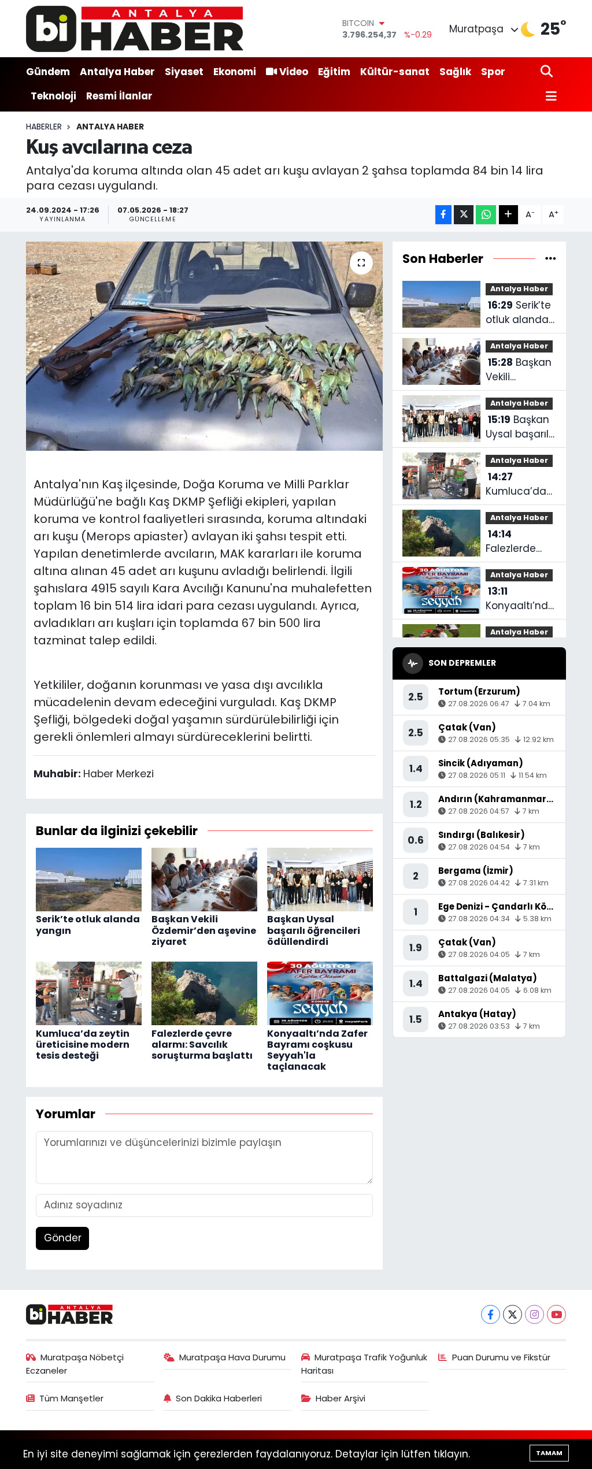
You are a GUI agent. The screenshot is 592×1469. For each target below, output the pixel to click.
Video (293, 72)
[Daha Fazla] (508, 214)
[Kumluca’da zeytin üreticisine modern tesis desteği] (89, 993)
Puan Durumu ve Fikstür (501, 1357)
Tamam (549, 1452)
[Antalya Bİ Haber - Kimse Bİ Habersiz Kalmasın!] (134, 28)
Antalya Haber (117, 72)
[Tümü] (550, 258)
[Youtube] (556, 1314)
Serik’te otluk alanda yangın (88, 924)
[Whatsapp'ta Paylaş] (486, 214)
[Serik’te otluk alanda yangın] (89, 879)
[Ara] (548, 72)
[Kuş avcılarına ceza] (204, 346)
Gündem (48, 72)
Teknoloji (53, 96)
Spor (493, 72)
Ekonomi (234, 72)
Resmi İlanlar (119, 96)
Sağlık (455, 72)
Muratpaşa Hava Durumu (232, 1357)
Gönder (63, 1238)
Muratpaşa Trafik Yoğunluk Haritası (364, 1363)
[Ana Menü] (549, 96)
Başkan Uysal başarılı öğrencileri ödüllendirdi (313, 930)
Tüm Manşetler (71, 1398)
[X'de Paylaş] (463, 214)
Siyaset (184, 72)
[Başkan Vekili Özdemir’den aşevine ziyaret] (204, 879)
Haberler (44, 126)
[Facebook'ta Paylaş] (443, 214)
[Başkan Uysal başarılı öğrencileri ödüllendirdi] (320, 879)
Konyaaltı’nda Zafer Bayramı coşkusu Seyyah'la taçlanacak (317, 1050)
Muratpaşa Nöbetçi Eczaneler (75, 1363)
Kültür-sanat (395, 72)
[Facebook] (490, 1314)
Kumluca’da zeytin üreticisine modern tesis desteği (83, 1044)
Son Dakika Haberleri (219, 1398)
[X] (512, 1314)
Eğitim (334, 72)
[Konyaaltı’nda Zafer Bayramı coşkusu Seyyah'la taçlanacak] (320, 993)
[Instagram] (534, 1314)
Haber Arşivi (340, 1398)
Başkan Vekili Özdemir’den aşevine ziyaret (203, 930)
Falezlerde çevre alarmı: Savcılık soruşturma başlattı (202, 1044)
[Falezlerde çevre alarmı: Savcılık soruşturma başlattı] (204, 993)
